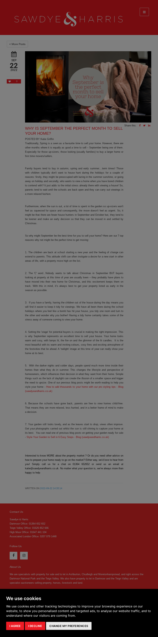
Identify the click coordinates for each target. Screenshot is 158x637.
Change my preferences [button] (68, 626)
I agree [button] (15, 626)
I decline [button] (35, 626)
